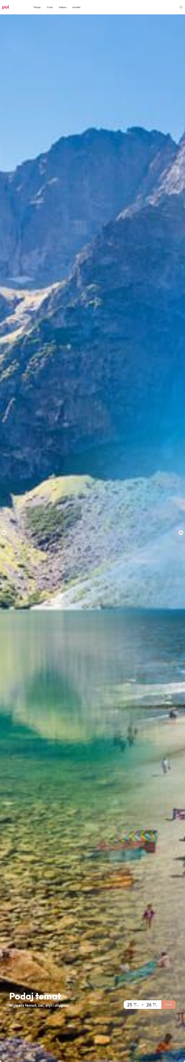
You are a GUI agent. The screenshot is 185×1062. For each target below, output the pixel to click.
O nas (50, 7)
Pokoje (37, 7)
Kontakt (76, 7)
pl (181, 7)
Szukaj (168, 1004)
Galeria (62, 7)
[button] (4, 532)
